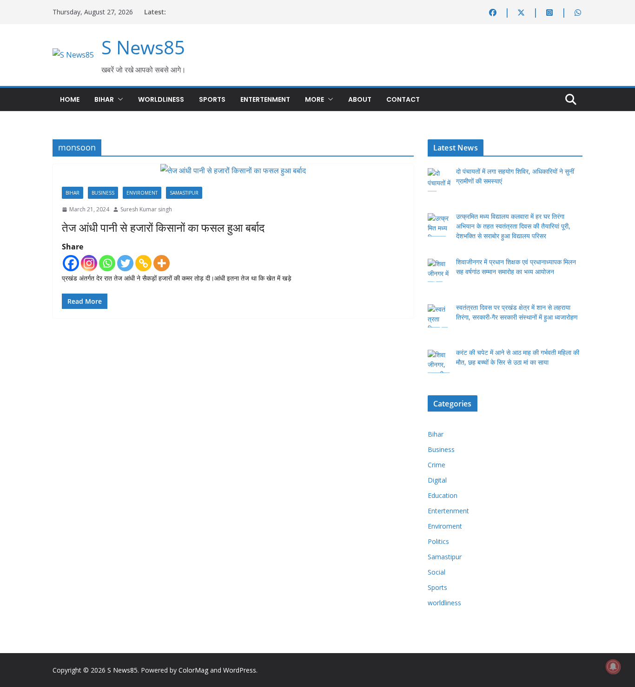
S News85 (143, 47)
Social (436, 572)
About (359, 99)
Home (69, 99)
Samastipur (184, 193)
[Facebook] (71, 263)
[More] (161, 263)
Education (442, 495)
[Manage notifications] (613, 666)
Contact (403, 99)
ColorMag (193, 670)
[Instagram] (89, 263)
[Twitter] (125, 263)
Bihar (104, 99)
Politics (438, 541)
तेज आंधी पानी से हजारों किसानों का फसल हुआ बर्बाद (163, 227)
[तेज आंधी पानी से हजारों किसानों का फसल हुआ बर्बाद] (233, 170)
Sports (212, 99)
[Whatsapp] (107, 263)
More (314, 99)
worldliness (161, 99)
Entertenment (265, 99)
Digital (437, 480)
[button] (118, 99)
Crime (436, 464)
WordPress (239, 670)
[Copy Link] (143, 263)
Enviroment (142, 193)
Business (103, 193)
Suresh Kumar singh (146, 209)
